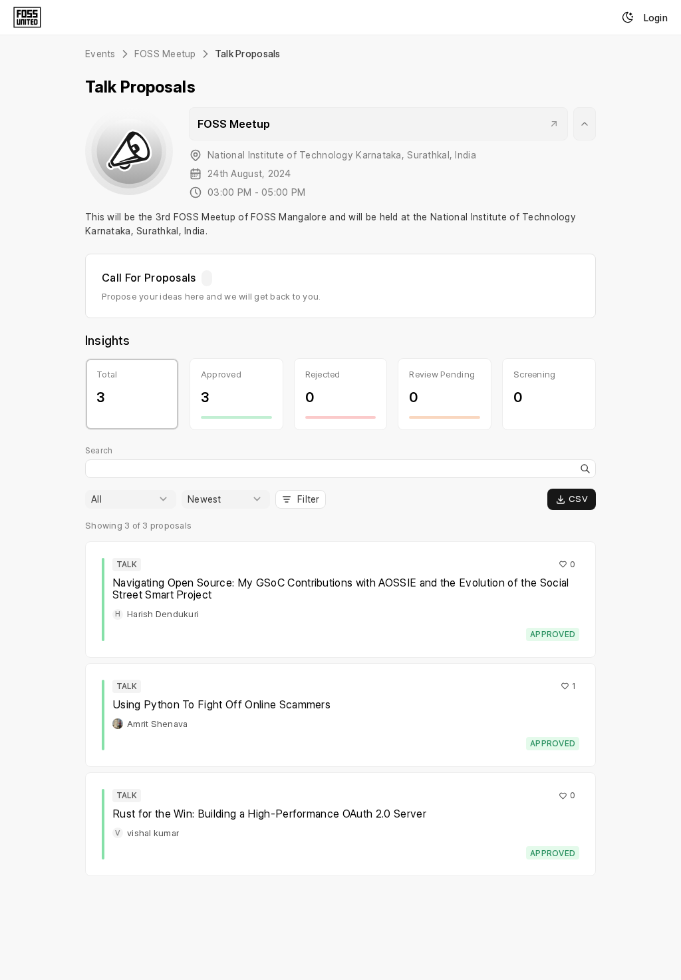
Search (98, 450)
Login (656, 17)
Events (100, 54)
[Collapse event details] (584, 123)
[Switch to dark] (627, 17)
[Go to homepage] (27, 17)
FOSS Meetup (165, 54)
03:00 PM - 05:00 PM (256, 192)
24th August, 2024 (249, 173)
